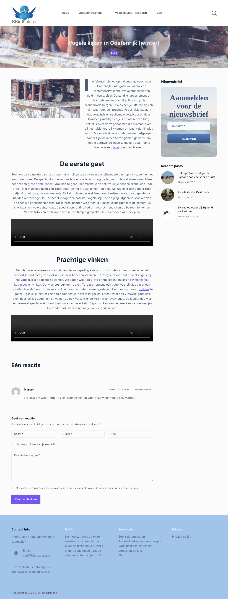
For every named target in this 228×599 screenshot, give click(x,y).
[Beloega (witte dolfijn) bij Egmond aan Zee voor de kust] (167, 177)
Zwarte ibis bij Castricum (193, 192)
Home (65, 13)
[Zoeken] (214, 13)
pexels (89, 546)
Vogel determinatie (90, 13)
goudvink (143, 289)
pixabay (70, 546)
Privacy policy (181, 536)
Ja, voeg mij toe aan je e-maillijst (37, 444)
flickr (80, 546)
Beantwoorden (142, 389)
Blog (114, 53)
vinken (36, 284)
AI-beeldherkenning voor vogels (140, 541)
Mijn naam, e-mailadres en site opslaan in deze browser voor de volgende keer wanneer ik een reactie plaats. (77, 488)
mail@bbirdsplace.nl (36, 555)
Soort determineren (131, 536)
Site (113, 434)
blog (116, 147)
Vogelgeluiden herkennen (131, 13)
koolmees (20, 284)
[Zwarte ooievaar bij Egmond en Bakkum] (167, 212)
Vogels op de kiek (130, 550)
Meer (159, 13)
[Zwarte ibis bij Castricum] (167, 194)
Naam (18, 434)
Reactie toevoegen (27, 455)
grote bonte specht (41, 184)
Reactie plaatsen (26, 499)
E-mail (67, 434)
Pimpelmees (139, 279)
